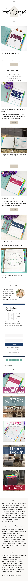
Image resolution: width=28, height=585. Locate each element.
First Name (8, 333)
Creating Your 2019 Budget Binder (12, 242)
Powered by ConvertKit (14, 352)
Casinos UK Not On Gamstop (14, 74)
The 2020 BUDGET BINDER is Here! (12, 198)
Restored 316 (22, 582)
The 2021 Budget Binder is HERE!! (11, 53)
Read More (14, 64)
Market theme (14, 582)
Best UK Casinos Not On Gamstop (14, 76)
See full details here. (16, 575)
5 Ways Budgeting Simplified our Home (13, 155)
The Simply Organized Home (14, 11)
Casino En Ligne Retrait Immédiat (14, 80)
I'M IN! (14, 344)
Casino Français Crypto (14, 78)
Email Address (9, 338)
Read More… (15, 299)
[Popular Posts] (14, 393)
